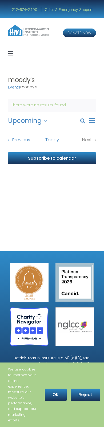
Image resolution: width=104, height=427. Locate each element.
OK (56, 395)
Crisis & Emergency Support (69, 9)
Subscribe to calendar (52, 158)
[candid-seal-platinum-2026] (74, 265)
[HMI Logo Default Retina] (29, 27)
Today (52, 140)
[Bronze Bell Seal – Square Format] (29, 265)
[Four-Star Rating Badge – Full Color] (29, 309)
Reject (85, 395)
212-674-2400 (25, 9)
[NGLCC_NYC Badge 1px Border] (74, 309)
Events (14, 87)
